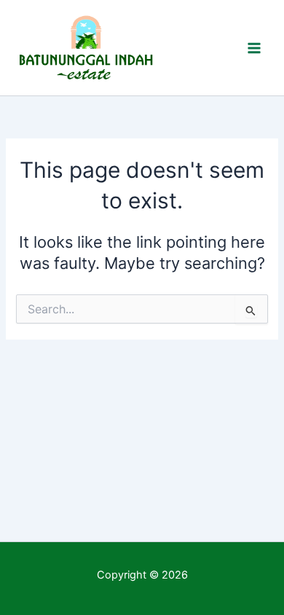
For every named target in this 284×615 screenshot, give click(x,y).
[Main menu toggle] (254, 48)
